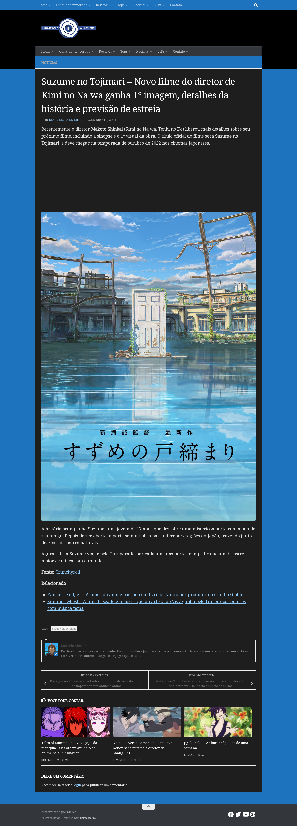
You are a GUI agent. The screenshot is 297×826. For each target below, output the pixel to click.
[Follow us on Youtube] (245, 814)
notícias (49, 62)
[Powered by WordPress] (58, 818)
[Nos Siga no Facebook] (231, 814)
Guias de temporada (71, 5)
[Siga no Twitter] (238, 814)
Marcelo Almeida (65, 119)
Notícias (139, 5)
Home (42, 5)
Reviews (102, 5)
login (77, 785)
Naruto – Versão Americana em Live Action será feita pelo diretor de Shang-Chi (142, 747)
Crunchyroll (68, 572)
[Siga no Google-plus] (253, 814)
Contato (176, 5)
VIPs (157, 5)
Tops (120, 5)
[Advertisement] (148, 179)
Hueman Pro (88, 818)
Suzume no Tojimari (64, 628)
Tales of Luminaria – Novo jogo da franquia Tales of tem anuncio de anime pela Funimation (69, 747)
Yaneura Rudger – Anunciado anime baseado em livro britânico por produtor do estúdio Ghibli (144, 594)
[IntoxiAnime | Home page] (68, 28)
